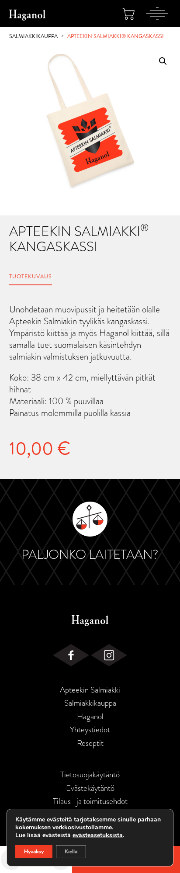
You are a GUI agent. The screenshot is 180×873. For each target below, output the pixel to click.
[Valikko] (157, 13)
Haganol (90, 716)
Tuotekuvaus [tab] (30, 277)
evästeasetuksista (98, 835)
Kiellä (71, 851)
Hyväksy (34, 851)
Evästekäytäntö (90, 788)
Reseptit (90, 743)
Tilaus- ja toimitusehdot (90, 801)
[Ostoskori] (128, 14)
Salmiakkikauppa (33, 36)
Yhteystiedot (90, 729)
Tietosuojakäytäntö (90, 774)
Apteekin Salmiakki (90, 690)
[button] (163, 61)
